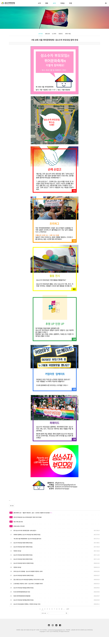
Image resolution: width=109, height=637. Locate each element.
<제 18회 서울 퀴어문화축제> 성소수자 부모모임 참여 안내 (54, 39)
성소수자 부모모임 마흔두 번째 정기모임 (22, 547)
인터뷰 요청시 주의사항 (18, 526)
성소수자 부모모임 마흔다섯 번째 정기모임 (23, 563)
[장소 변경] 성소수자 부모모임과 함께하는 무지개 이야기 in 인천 (28, 579)
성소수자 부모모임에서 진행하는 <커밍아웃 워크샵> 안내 (26, 604)
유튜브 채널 (68, 33)
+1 (51, 513)
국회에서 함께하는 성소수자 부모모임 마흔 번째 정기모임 (26, 534)
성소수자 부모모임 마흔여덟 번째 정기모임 (23, 600)
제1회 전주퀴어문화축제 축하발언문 (21, 596)
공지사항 (40, 33)
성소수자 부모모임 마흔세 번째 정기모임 (22, 555)
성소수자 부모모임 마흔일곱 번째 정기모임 (23, 588)
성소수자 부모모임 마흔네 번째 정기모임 (22, 559)
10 (61, 609)
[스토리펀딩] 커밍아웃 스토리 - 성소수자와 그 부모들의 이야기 (28, 583)
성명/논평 (47, 33)
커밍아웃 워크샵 (17, 551)
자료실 (62, 3)
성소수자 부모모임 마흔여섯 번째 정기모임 (23, 575)
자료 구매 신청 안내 (18, 521)
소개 (39, 3)
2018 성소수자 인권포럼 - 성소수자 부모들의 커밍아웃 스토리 (28, 571)
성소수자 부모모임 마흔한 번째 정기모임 (22, 542)
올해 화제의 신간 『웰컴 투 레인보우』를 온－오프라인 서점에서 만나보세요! (31, 513)
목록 (12, 505)
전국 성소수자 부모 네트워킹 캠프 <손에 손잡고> (24, 530)
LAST (67, 609)
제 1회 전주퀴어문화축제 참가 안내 (21, 592)
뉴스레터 (54, 33)
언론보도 (61, 33)
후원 (70, 3)
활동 (46, 3)
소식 (54, 3)
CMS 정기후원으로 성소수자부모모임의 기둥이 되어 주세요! (27, 517)
